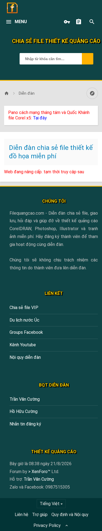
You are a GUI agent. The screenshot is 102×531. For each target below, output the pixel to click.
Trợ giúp (40, 514)
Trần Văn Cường (25, 399)
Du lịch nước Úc (24, 320)
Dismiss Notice (94, 111)
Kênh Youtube (23, 344)
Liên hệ (21, 514)
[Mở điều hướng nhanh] (92, 93)
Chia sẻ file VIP (24, 307)
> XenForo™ (39, 471)
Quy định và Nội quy (69, 514)
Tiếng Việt (50, 503)
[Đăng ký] (80, 22)
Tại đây (40, 118)
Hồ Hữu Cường (24, 411)
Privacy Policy (47, 525)
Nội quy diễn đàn (25, 357)
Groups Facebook (26, 332)
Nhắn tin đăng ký (25, 424)
